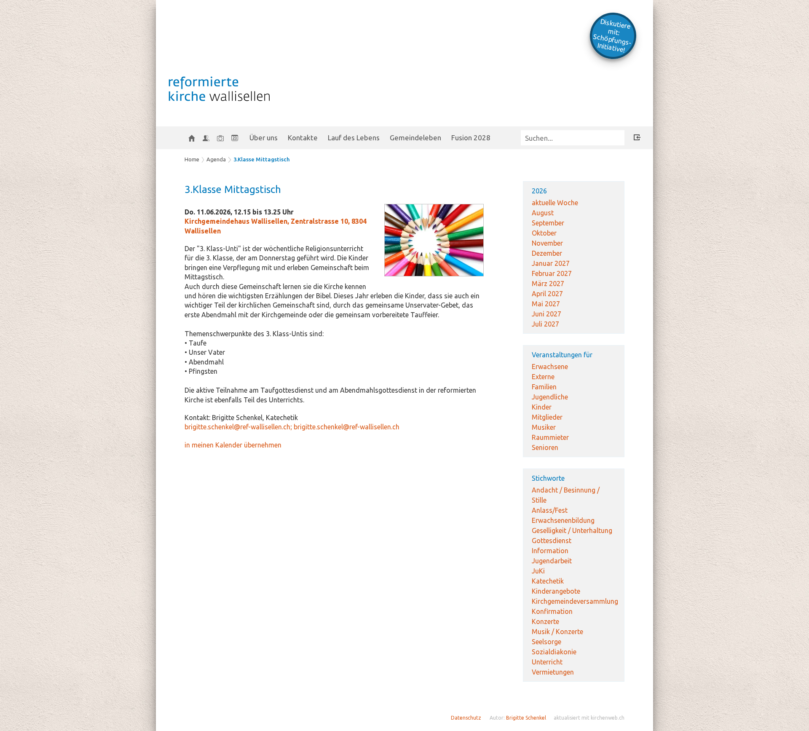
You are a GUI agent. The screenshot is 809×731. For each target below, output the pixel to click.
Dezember (547, 253)
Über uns (263, 138)
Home (192, 159)
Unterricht (547, 662)
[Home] (192, 137)
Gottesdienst (551, 540)
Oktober (544, 233)
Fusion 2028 (470, 138)
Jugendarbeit (552, 561)
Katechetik (548, 581)
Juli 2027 (545, 324)
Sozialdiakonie (554, 652)
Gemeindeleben (415, 138)
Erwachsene (550, 366)
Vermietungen (553, 672)
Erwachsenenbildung (563, 520)
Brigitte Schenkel (526, 717)
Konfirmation (552, 611)
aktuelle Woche (555, 202)
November (547, 243)
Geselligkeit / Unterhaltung (572, 530)
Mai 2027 (546, 304)
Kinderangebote (556, 591)
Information (550, 550)
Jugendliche (550, 397)
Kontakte (303, 138)
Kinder (542, 407)
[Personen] (206, 137)
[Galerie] (220, 137)
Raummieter (550, 437)
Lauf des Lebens (354, 138)
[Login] (637, 139)
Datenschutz (466, 717)
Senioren (545, 447)
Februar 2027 (552, 273)
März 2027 (548, 283)
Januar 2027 (551, 263)
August (543, 213)
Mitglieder (547, 417)
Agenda (216, 159)
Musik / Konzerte (557, 631)
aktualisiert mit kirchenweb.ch (589, 717)
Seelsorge (546, 641)
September (548, 223)
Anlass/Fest (550, 510)
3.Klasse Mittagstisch (261, 159)
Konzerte (545, 621)
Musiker (544, 427)
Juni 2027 (546, 314)
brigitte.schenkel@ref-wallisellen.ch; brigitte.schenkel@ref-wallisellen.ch (292, 427)
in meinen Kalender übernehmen (233, 445)
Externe (543, 376)
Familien (544, 387)
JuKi (538, 571)
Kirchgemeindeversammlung (575, 601)
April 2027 (547, 293)
